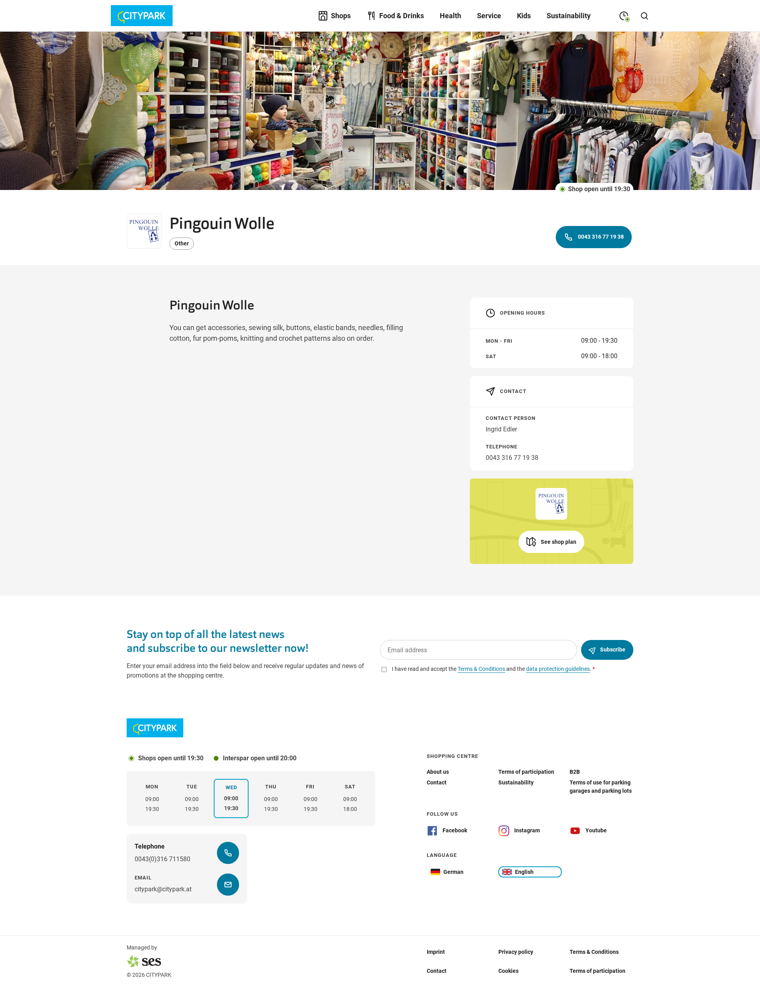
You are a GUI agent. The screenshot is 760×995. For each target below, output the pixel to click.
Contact (436, 971)
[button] (551, 542)
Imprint (436, 952)
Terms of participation (597, 971)
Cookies (508, 971)
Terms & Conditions (594, 952)
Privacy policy (515, 952)
